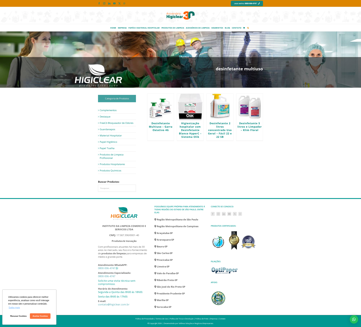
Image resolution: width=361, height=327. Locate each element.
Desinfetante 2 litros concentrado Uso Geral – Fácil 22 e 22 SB (220, 130)
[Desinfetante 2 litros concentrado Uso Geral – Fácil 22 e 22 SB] (220, 107)
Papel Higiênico (108, 141)
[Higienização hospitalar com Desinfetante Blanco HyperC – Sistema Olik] (190, 107)
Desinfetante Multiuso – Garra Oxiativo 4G (160, 127)
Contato (222, 319)
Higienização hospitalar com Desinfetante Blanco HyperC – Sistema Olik (190, 130)
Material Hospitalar (111, 135)
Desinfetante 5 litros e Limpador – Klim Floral (249, 127)
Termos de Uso (162, 319)
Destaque (105, 116)
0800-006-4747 (106, 268)
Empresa (213, 319)
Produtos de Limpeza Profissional (112, 156)
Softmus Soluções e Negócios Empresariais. (196, 323)
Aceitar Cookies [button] (40, 316)
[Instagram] (218, 214)
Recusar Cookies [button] (18, 316)
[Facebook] (213, 214)
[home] (124, 206)
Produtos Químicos (110, 170)
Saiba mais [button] (14, 307)
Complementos (108, 110)
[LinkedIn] (224, 214)
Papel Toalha (107, 148)
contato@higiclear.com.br (113, 304)
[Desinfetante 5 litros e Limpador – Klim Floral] (249, 107)
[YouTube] (229, 214)
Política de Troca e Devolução (182, 319)
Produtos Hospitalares (112, 164)
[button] (248, 27)
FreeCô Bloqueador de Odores (116, 123)
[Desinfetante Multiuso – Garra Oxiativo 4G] (160, 107)
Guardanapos (107, 129)
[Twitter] (235, 214)
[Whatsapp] (240, 214)
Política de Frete (201, 319)
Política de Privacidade (145, 319)
